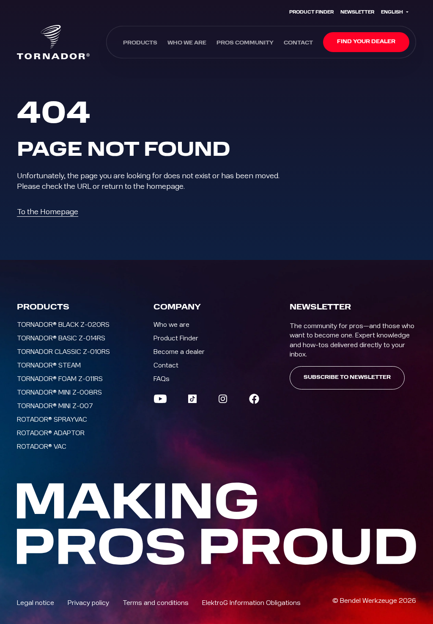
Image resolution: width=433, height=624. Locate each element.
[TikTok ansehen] (192, 399)
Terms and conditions (156, 602)
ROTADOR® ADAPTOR (51, 433)
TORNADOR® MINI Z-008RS (59, 392)
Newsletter (357, 12)
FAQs (161, 379)
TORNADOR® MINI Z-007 (55, 406)
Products (140, 43)
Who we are (186, 43)
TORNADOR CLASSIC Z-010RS (63, 351)
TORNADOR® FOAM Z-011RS (60, 379)
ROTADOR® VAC (41, 446)
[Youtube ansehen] (160, 399)
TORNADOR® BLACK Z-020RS (63, 324)
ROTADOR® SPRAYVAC (52, 419)
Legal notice (35, 602)
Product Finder (311, 12)
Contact (298, 43)
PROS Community (245, 43)
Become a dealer (179, 351)
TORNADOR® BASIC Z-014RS (61, 338)
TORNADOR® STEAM (49, 365)
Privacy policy (88, 602)
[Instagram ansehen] (223, 399)
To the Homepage (47, 212)
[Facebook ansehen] (254, 399)
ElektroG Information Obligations (251, 602)
